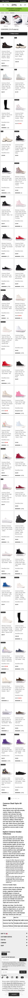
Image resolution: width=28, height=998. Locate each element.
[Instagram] (13, 977)
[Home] (14, 5)
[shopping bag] (25, 5)
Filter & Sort (15, 33)
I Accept (14, 994)
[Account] (21, 5)
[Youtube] (23, 977)
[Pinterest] (8, 977)
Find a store (4, 969)
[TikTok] (3, 977)
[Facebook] (18, 977)
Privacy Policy (9, 965)
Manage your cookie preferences (14, 983)
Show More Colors (5, 60)
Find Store (22, 972)
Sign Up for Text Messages (8, 957)
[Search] (8, 5)
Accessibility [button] (23, 1)
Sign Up (4, 954)
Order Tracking (5, 1)
